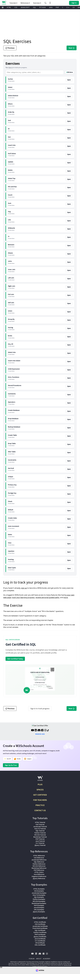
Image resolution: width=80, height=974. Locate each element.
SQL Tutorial (40, 831)
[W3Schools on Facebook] (42, 730)
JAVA (50, 7)
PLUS (40, 784)
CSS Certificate (40, 924)
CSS (15, 7)
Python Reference (39, 864)
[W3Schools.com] (40, 779)
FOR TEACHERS (40, 800)
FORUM (31, 958)
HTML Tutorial (40, 822)
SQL (34, 7)
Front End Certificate (40, 928)
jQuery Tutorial (40, 845)
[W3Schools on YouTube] (32, 730)
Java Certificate (40, 939)
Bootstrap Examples (39, 903)
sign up (24, 588)
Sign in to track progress (39, 708)
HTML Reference (39, 856)
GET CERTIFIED (40, 794)
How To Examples (39, 895)
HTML (9, 7)
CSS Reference (39, 858)
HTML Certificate (40, 922)
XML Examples (39, 909)
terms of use (67, 965)
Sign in (10, 67)
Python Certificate (40, 932)
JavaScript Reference (38, 860)
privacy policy (43, 966)
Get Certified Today (15, 659)
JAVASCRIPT (25, 7)
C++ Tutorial (40, 843)
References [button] (25, 3)
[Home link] (4, 3)
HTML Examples (39, 889)
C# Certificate (40, 943)
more (66, 597)
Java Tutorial (40, 841)
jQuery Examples (39, 912)
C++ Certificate (40, 941)
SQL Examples (39, 897)
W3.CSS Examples (39, 901)
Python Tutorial (40, 833)
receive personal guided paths (47, 597)
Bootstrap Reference (39, 868)
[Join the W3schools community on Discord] (39, 730)
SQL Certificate (40, 930)
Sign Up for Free (11, 765)
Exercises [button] (36, 3)
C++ (67, 7)
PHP (57, 7)
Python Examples (39, 899)
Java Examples (39, 907)
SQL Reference (39, 862)
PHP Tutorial (40, 839)
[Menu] (2, 7)
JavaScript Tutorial (40, 826)
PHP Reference (39, 870)
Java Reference (39, 874)
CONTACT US (40, 810)
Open (69, 80)
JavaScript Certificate (40, 926)
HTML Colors (39, 872)
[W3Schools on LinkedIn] (35, 730)
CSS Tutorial (40, 824)
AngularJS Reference (39, 876)
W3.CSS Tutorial (40, 835)
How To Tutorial (40, 829)
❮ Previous (9, 48)
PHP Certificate (40, 934)
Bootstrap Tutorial (40, 837)
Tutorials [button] (12, 3)
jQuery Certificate (40, 936)
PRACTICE (40, 805)
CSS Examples (39, 891)
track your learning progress (23, 597)
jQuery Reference (39, 878)
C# (73, 7)
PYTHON (42, 7)
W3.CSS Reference (39, 866)
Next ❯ (71, 48)
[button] (45, 3)
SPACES (40, 789)
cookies (34, 966)
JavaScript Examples (39, 893)
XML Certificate (40, 945)
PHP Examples (39, 905)
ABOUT (38, 958)
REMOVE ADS (40, 734)
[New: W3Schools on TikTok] (48, 730)
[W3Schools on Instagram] (45, 730)
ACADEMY (46, 958)
